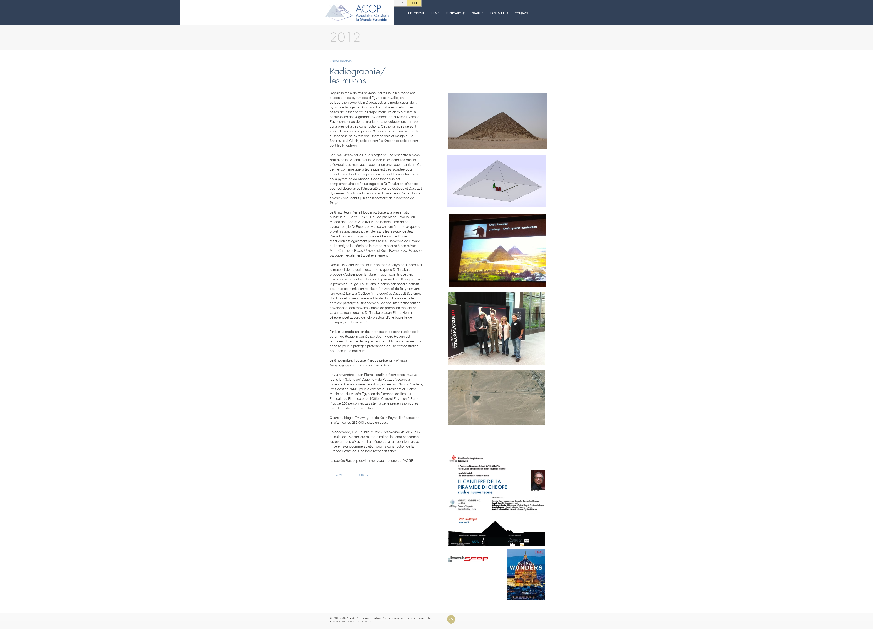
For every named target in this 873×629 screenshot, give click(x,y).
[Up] (451, 619)
